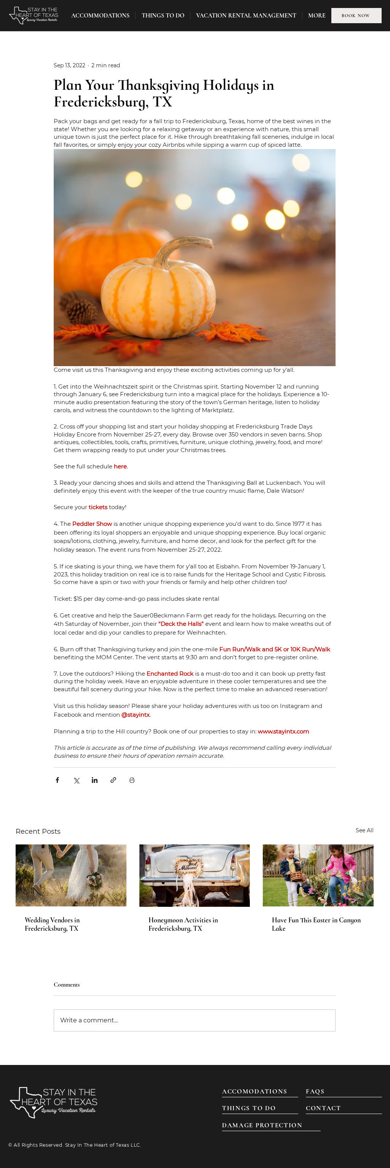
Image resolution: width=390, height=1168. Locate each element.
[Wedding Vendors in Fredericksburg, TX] (71, 875)
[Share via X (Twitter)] (76, 780)
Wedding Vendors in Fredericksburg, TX (52, 924)
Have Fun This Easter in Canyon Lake (316, 924)
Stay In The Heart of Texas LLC (102, 1145)
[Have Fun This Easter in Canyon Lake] (318, 875)
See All (365, 830)
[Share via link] (113, 780)
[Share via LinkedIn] (94, 780)
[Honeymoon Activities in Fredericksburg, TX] (194, 875)
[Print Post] (132, 780)
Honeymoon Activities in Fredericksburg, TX (183, 924)
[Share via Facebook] (57, 780)
